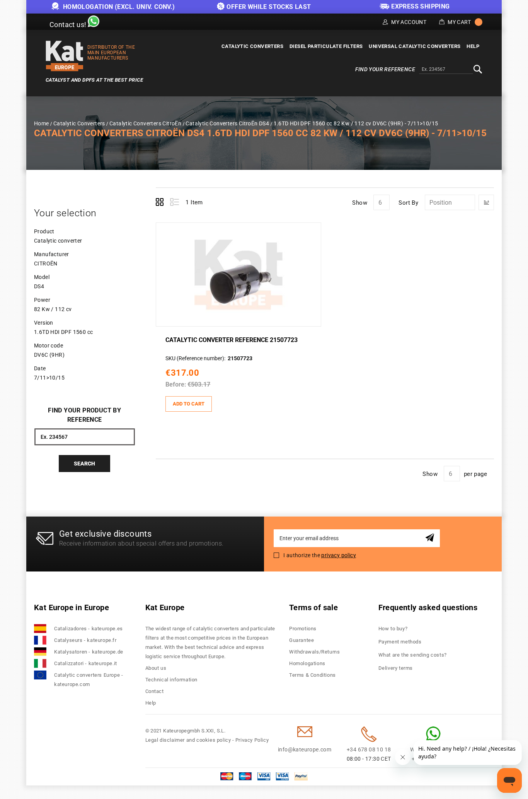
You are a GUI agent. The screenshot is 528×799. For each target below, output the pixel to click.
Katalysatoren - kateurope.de (88, 652)
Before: (175, 384)
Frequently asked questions (427, 607)
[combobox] (446, 69)
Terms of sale (313, 607)
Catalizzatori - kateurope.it (85, 663)
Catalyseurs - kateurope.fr (85, 640)
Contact (154, 691)
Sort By (408, 202)
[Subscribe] (431, 538)
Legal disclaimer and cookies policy (188, 740)
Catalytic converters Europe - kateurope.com (88, 679)
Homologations (307, 663)
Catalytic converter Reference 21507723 (231, 340)
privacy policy (338, 555)
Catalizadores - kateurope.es (88, 628)
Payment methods (400, 642)
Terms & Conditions (312, 675)
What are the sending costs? (412, 655)
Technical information (171, 680)
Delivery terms (395, 668)
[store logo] (64, 56)
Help (150, 703)
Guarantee (301, 640)
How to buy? (393, 628)
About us (156, 668)
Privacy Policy (252, 740)
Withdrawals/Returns (314, 652)
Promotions (303, 628)
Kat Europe (165, 607)
